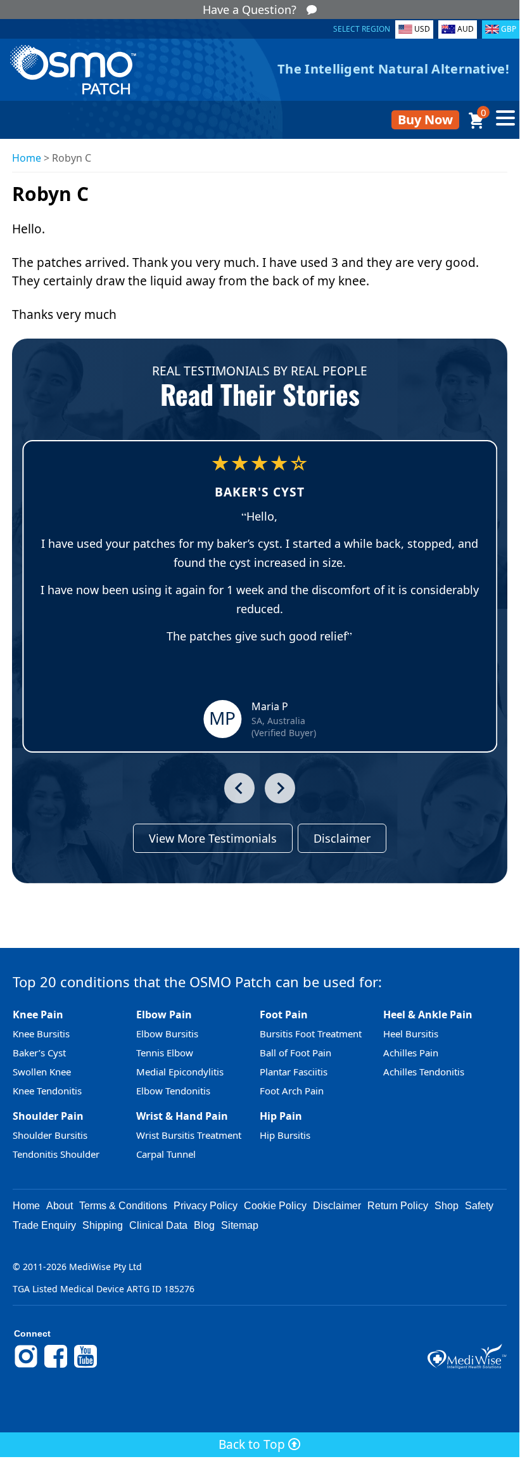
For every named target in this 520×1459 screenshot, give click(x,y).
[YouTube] (85, 1366)
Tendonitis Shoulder (56, 1154)
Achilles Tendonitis (423, 1071)
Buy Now (425, 119)
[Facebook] (55, 1366)
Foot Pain (284, 1014)
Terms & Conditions (123, 1205)
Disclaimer (342, 838)
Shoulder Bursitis (50, 1135)
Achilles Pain (410, 1052)
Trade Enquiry (44, 1225)
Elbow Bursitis (167, 1033)
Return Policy (397, 1205)
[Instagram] (26, 1366)
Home (26, 158)
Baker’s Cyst (39, 1052)
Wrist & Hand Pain (182, 1116)
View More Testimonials (213, 838)
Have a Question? (249, 9)
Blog (204, 1225)
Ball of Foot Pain (295, 1052)
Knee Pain (38, 1014)
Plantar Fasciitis (293, 1071)
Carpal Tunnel (166, 1154)
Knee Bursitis (41, 1033)
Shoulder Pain (48, 1116)
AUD (465, 28)
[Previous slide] (239, 788)
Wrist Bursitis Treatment (188, 1135)
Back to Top (253, 1444)
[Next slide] (280, 788)
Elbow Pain (164, 1014)
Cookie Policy (275, 1205)
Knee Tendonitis (47, 1090)
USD (422, 28)
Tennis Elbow (164, 1052)
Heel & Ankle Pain (427, 1014)
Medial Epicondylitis (180, 1071)
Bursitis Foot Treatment (311, 1033)
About (59, 1205)
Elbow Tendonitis (173, 1090)
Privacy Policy (206, 1205)
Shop (446, 1205)
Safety (479, 1205)
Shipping (102, 1225)
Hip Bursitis (285, 1135)
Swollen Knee (42, 1071)
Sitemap (239, 1225)
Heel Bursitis (410, 1033)
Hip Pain (281, 1116)
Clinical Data (158, 1225)
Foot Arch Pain (292, 1090)
